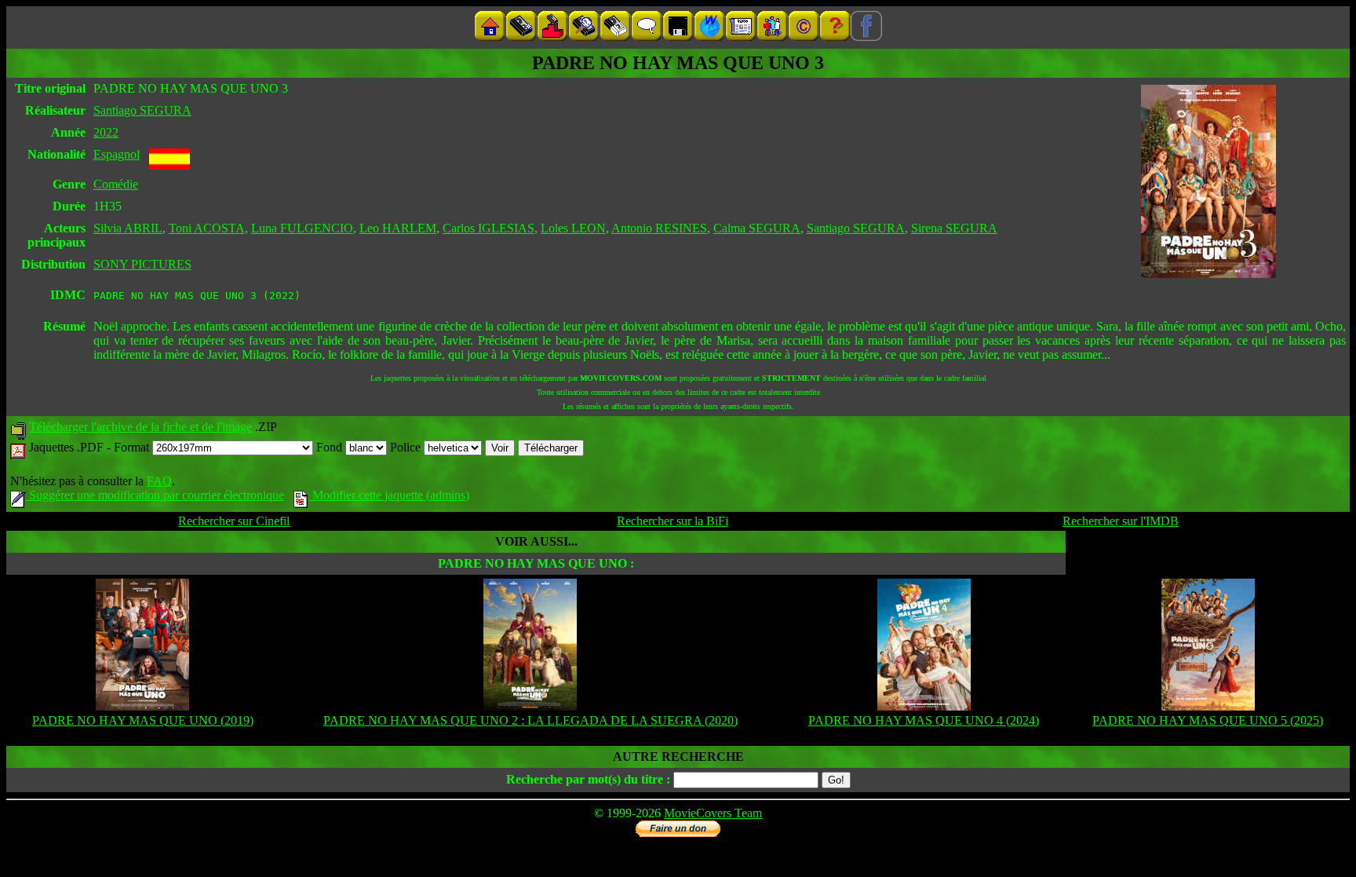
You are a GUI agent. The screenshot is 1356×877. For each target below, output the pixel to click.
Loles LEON (573, 228)
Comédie (115, 184)
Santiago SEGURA (142, 110)
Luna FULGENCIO (302, 228)
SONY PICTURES (142, 264)
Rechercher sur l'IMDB (1121, 521)
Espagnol (116, 154)
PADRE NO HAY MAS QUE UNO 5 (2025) (1207, 720)
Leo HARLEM (397, 228)
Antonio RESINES (659, 228)
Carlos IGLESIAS (488, 228)
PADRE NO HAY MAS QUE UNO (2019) (142, 720)
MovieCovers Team (713, 813)
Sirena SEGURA (954, 228)
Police (407, 447)
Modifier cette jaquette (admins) (389, 495)
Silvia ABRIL (127, 228)
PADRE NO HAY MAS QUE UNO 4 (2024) (923, 720)
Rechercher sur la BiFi (672, 521)
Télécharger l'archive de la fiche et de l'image (140, 426)
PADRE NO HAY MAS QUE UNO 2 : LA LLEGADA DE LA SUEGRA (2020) (530, 720)
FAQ (159, 481)
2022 (105, 132)
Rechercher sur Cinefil (234, 521)
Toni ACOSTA (207, 228)
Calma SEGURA (756, 228)
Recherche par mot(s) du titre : (588, 779)
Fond (330, 447)
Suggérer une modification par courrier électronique (155, 495)
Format (133, 447)
